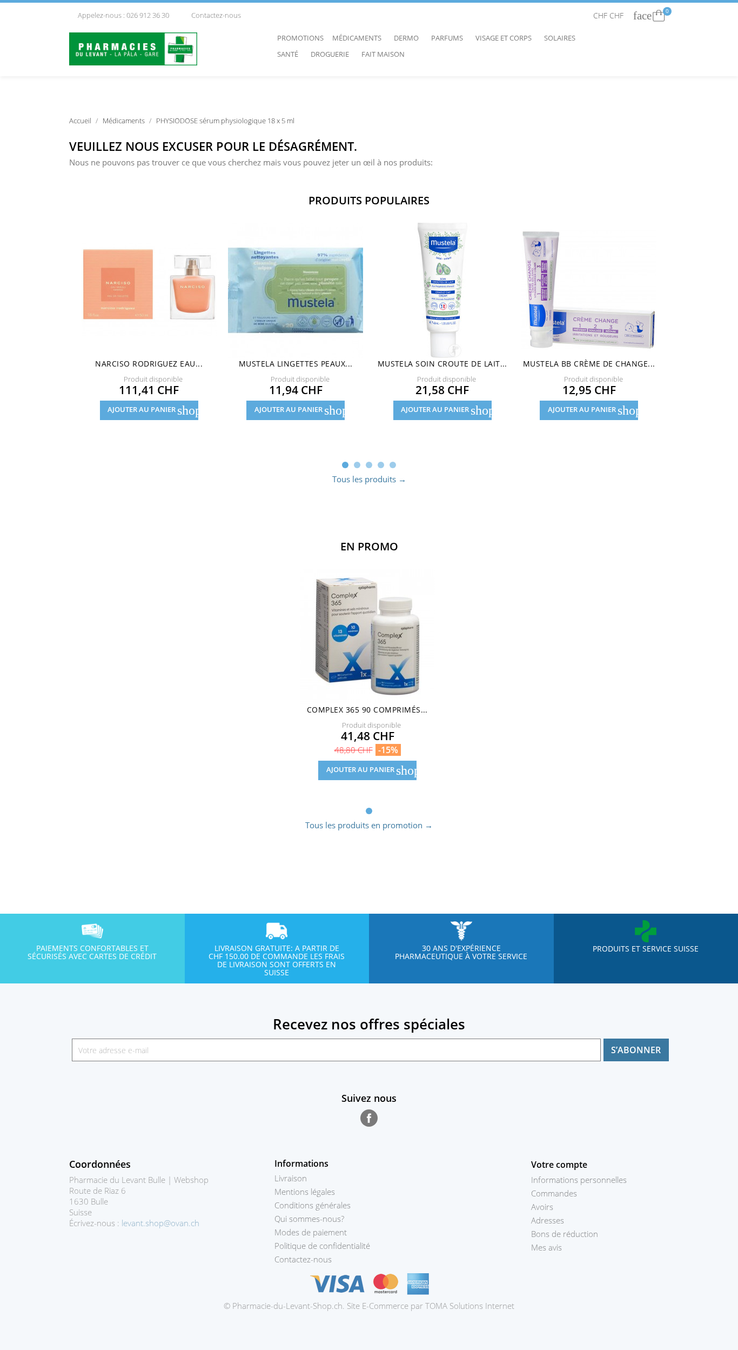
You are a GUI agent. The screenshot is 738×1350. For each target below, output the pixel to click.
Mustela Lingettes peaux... (295, 363)
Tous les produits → (369, 479)
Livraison (290, 1178)
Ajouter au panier (153, 410)
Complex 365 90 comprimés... (367, 709)
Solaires (562, 38)
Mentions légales (304, 1191)
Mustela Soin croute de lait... (442, 363)
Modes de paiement (310, 1232)
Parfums (449, 38)
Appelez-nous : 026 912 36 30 (120, 15)
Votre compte (559, 1165)
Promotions (300, 38)
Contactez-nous (212, 15)
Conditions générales (312, 1205)
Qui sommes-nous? (309, 1218)
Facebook (369, 1118)
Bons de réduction (564, 1233)
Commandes (554, 1193)
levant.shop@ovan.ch (160, 1223)
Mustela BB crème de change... (589, 363)
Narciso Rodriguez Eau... (149, 363)
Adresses (547, 1220)
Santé (290, 54)
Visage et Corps (506, 38)
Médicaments (359, 38)
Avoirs (542, 1206)
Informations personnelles (579, 1179)
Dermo (409, 38)
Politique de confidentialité (322, 1245)
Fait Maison (383, 54)
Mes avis (546, 1247)
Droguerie (332, 54)
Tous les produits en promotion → (369, 825)
